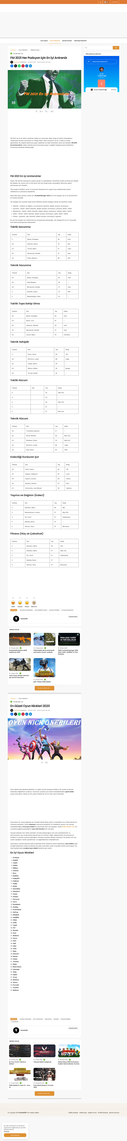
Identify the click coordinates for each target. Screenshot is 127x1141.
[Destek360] (17, 618)
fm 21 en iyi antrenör (54, 610)
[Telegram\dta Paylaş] (30, 65)
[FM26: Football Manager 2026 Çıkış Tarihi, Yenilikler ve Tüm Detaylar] (69, 639)
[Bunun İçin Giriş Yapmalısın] (36, 111)
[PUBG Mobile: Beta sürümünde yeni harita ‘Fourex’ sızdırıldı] (44, 639)
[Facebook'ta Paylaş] (11, 65)
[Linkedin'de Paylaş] (26, 65)
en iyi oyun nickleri (38, 1019)
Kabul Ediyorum (15, 1135)
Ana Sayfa (44, 41)
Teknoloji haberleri (80, 41)
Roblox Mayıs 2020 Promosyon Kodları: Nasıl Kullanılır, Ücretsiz (68, 1063)
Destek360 (17, 62)
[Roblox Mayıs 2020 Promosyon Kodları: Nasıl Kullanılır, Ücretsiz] (69, 1050)
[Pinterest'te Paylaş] (23, 65)
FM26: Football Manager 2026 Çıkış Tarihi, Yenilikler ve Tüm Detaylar (68, 652)
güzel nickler (48, 1019)
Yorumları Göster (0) (43, 688)
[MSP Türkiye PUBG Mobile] (44, 667)
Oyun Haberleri (55, 41)
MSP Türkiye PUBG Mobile (42, 682)
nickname (56, 1019)
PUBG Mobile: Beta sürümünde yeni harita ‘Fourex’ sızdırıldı (44, 651)
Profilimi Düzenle (103, 1113)
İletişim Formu (92, 1113)
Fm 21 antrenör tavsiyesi (41, 610)
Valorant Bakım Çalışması (42, 1062)
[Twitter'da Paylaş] (15, 65)
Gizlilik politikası (73, 1113)
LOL (73, 827)
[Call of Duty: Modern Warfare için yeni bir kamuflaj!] (20, 664)
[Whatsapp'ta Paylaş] (19, 65)
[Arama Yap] (100, 2)
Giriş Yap (115, 2)
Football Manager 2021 (67, 610)
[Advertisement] (63, 25)
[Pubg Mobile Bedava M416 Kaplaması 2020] (20, 639)
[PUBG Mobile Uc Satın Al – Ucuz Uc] (20, 1074)
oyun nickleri (14, 1021)
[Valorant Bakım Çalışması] (44, 1050)
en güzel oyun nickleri (25, 1019)
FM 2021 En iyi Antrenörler (26, 610)
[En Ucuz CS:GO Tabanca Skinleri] (20, 1050)
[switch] (106, 2)
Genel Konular (67, 41)
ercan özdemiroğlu (101, 75)
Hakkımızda (83, 1113)
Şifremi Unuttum (114, 1113)
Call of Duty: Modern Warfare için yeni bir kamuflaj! (19, 676)
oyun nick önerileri (65, 1019)
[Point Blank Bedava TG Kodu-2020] (44, 1074)
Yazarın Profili (73, 616)
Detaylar (6, 1131)
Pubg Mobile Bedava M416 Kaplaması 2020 (18, 651)
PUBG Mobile (66, 827)
